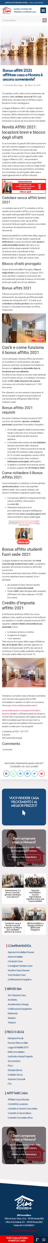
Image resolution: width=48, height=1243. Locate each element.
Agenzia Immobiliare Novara (21, 952)
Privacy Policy (17, 1230)
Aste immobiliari (15, 956)
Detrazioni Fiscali (15, 1038)
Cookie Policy (30, 1230)
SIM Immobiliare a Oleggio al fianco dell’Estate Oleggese (35, 926)
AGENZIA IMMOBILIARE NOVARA (16, 2)
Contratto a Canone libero (19, 1113)
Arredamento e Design (18, 1004)
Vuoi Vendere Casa (16, 975)
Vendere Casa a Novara (18, 970)
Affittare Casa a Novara (18, 1099)
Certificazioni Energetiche (20, 1008)
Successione (14, 1061)
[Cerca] (44, 20)
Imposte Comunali (16, 1079)
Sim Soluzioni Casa (17, 995)
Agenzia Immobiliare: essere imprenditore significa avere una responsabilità (35, 895)
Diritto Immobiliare (16, 1052)
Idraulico (12, 1018)
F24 (9, 1083)
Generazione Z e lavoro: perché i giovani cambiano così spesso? (13, 893)
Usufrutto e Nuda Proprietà (20, 1056)
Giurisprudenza (15, 1070)
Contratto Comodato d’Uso (20, 1117)
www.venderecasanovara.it (24, 705)
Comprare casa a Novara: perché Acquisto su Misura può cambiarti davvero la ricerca (13, 927)
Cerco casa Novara (36, 2)
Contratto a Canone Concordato (22, 1108)
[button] (43, 10)
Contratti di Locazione (18, 1104)
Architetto (12, 999)
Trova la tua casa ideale (24, 857)
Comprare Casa (15, 961)
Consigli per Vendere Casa (20, 965)
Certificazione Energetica (19, 979)
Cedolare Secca (15, 1074)
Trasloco (12, 1022)
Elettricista (12, 1013)
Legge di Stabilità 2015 (18, 1047)
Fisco (10, 1065)
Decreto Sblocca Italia (18, 1042)
